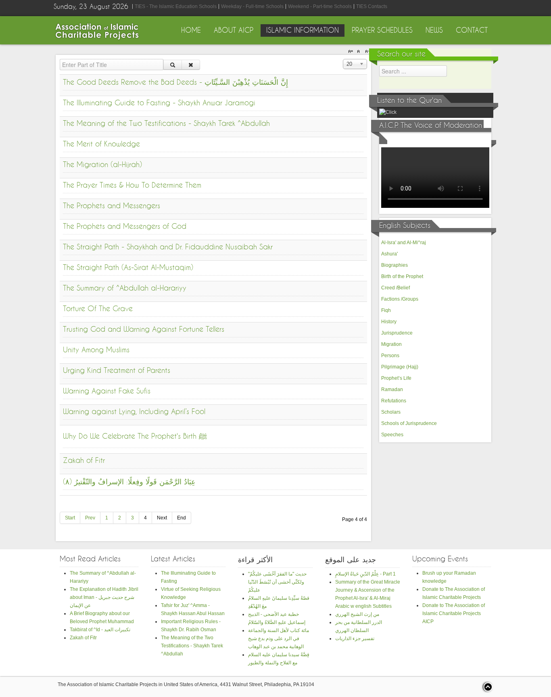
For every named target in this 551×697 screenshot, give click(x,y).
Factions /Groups (399, 299)
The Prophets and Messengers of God (124, 226)
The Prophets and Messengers (111, 206)
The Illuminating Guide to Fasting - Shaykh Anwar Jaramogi (159, 103)
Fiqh (386, 310)
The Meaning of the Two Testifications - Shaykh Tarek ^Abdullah (166, 124)
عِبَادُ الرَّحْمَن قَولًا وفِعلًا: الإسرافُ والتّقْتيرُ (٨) (129, 482)
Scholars (391, 412)
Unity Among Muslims (96, 350)
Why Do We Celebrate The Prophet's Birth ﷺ (135, 436)
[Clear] (191, 65)
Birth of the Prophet (402, 276)
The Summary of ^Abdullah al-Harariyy (124, 288)
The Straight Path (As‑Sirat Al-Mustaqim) (128, 268)
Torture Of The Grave (98, 309)
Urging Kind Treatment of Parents (116, 371)
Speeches (392, 434)
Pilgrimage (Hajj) (399, 367)
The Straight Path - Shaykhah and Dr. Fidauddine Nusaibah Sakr (168, 247)
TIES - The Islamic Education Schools (176, 6)
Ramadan (392, 389)
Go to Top (487, 687)
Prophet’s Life (396, 378)
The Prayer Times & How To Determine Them (132, 185)
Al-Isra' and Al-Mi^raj (403, 242)
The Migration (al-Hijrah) (102, 165)
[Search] (172, 65)
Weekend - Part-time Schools (320, 6)
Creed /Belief (395, 288)
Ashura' (389, 254)
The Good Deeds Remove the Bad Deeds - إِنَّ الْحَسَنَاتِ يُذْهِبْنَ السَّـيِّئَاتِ (175, 82)
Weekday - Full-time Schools (252, 6)
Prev (90, 518)
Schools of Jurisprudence (409, 423)
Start (70, 518)
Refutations (393, 401)
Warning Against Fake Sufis (106, 391)
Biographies (394, 265)
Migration (391, 344)
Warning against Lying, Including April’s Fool (134, 412)
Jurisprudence (397, 333)
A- (366, 51)
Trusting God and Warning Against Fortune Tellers (143, 329)
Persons (390, 355)
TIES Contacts (371, 6)
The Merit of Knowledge (101, 144)
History (389, 321)
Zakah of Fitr (84, 461)
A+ (351, 51)
